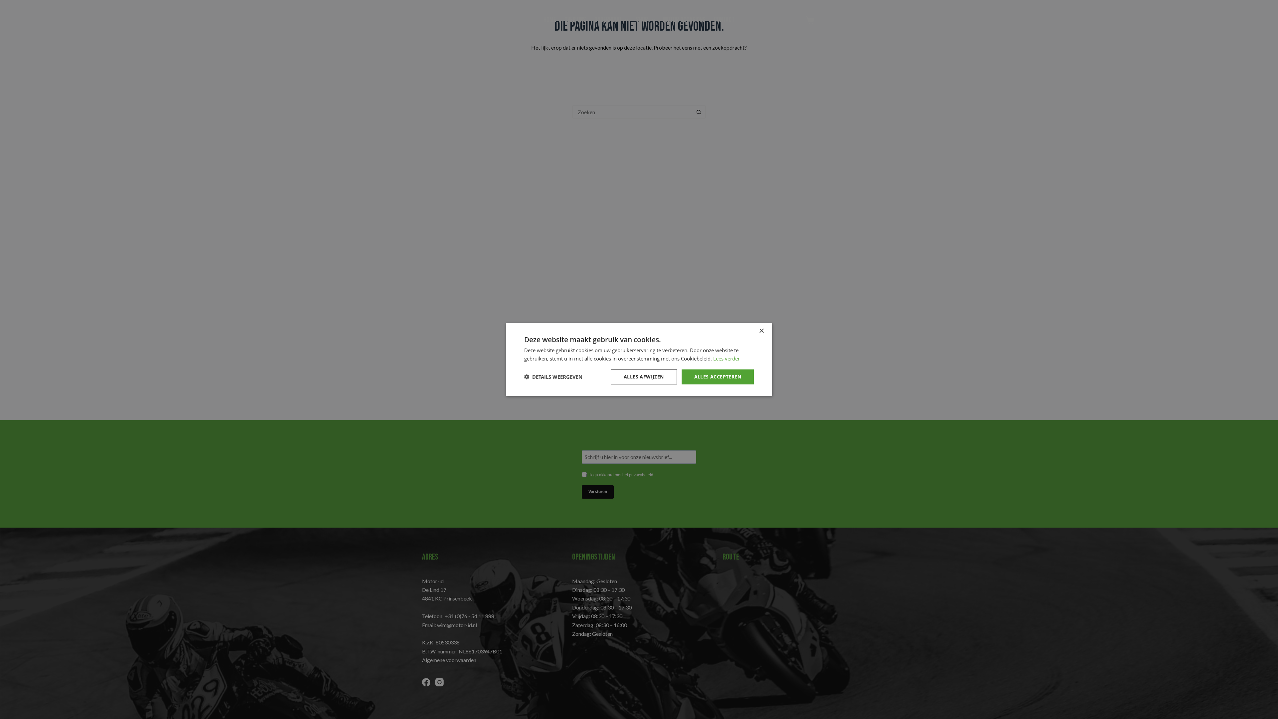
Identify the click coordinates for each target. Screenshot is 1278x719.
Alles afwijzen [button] (644, 376)
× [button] (761, 331)
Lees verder (726, 358)
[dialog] (639, 359)
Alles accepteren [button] (717, 376)
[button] (553, 377)
